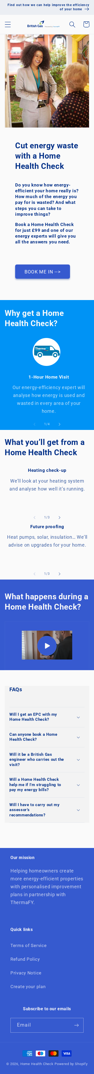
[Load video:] (47, 646)
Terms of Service (28, 945)
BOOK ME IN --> (43, 271)
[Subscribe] (76, 1025)
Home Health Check (37, 1064)
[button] (8, 24)
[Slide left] (34, 424)
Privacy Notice (26, 972)
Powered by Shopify (71, 1064)
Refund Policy (25, 959)
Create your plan (28, 986)
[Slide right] (59, 424)
